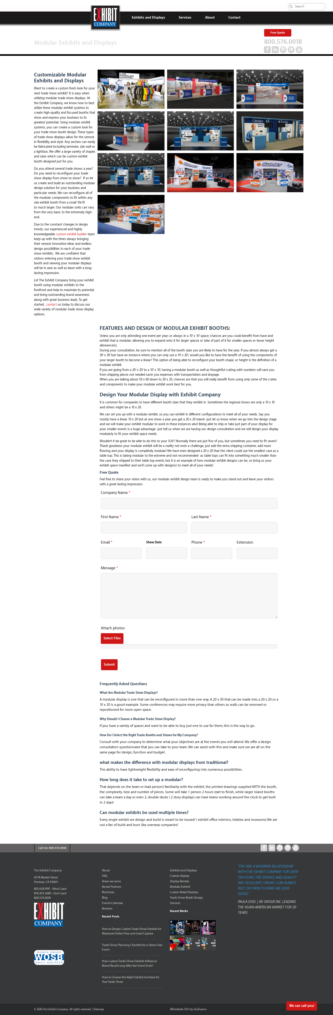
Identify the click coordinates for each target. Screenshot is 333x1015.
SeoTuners (200, 1009)
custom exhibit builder (71, 234)
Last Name (201, 517)
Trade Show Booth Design (186, 897)
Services (185, 18)
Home (105, 17)
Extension (245, 542)
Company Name (115, 492)
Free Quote (277, 32)
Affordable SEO (179, 1009)
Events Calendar (112, 903)
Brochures (108, 892)
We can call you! (301, 1006)
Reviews (107, 908)
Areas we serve (111, 881)
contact (51, 304)
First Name (111, 517)
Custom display (179, 876)
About (210, 18)
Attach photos (113, 628)
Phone (198, 542)
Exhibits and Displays (148, 18)
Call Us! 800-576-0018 (52, 848)
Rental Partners (111, 886)
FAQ (104, 876)
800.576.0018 (283, 41)
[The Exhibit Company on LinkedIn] (275, 49)
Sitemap (98, 1009)
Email (106, 542)
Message (109, 568)
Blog (105, 897)
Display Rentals (179, 881)
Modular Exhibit (180, 886)
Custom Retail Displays (184, 892)
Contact (234, 18)
